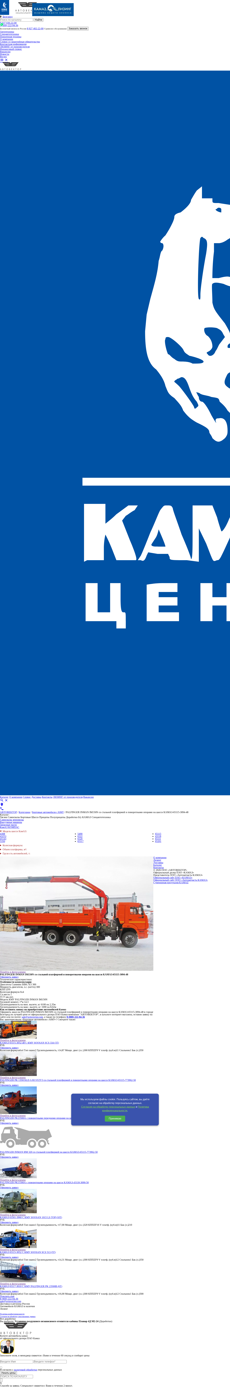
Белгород (8, 16)
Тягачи (3, 817)
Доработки (72, 817)
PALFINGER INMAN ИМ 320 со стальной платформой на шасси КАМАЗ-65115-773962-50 (49, 1152)
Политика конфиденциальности (12, 1314)
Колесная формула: (13, 845)
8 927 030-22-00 (8, 23)
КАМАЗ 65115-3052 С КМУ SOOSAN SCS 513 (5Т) (28, 1252)
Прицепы (44, 817)
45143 (3, 838)
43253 (3, 836)
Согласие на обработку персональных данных (18, 1316)
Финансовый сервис (11, 49)
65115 (158, 833)
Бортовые (25, 817)
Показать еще (7, 1296)
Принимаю (115, 1118)
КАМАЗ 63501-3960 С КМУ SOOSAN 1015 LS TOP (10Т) (31, 1217)
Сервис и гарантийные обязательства (20, 41)
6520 (79, 838)
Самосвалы (14, 817)
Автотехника (7, 31)
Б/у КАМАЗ (84, 817)
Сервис (27, 797)
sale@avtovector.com (32, 1017)
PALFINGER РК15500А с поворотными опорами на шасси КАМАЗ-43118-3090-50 (44, 1182)
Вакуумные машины (11, 822)
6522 (79, 836)
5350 (2, 841)
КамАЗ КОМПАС (9, 827)
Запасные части (8, 824)
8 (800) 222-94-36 (9, 25)
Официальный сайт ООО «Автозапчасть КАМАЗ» (180, 880)
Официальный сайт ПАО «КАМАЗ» (172, 877)
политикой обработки (25, 1369)
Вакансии (5, 51)
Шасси (35, 817)
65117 (80, 841)
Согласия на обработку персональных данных (108, 1107)
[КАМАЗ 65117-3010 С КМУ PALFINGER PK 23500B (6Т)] (18, 1281)
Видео (3, 56)
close (6, 60)
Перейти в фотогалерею (13, 972)
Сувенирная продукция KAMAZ (171, 882)
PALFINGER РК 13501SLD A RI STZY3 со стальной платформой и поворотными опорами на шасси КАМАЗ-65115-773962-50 (68, 1080)
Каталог (4, 797)
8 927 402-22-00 (35, 28)
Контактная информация (13, 44)
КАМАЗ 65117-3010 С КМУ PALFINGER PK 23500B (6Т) (31, 1286)
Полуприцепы (57, 817)
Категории (24, 812)
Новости (4, 54)
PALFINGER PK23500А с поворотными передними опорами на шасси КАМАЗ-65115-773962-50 (52, 1118)
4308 (2, 833)
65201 (158, 841)
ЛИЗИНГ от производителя (15, 46)
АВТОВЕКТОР (8, 812)
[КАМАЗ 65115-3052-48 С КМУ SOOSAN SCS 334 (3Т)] (18, 1037)
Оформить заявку (9, 977)
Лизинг (157, 860)
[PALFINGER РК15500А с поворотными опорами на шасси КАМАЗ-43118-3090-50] (18, 1177)
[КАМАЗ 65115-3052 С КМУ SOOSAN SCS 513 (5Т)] (18, 1247)
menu (2, 60)
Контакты (47, 797)
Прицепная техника (10, 36)
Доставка (36, 797)
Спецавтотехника (9, 34)
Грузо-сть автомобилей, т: (16, 853)
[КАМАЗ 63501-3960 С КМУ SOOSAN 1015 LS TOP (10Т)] (18, 1212)
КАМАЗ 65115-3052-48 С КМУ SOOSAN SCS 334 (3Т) (29, 1042)
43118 (158, 836)
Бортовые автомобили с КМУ (48, 812)
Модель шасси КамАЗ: (15, 831)
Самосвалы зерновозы (12, 819)
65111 (158, 838)
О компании (6, 39)
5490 (79, 833)
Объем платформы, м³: (15, 849)
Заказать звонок (78, 28)
